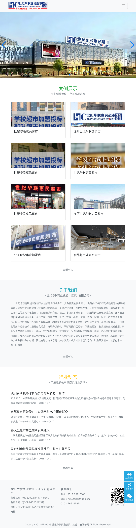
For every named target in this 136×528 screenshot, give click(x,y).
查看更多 (68, 269)
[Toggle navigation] (124, 6)
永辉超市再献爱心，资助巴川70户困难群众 (39, 411)
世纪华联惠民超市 (26, 131)
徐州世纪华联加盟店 (87, 131)
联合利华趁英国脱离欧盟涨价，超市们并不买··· (42, 449)
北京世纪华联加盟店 (27, 255)
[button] (4, 45)
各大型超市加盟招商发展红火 (30, 430)
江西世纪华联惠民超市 (88, 213)
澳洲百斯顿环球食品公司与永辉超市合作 (38, 393)
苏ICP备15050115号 (33, 502)
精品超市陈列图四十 (87, 255)
